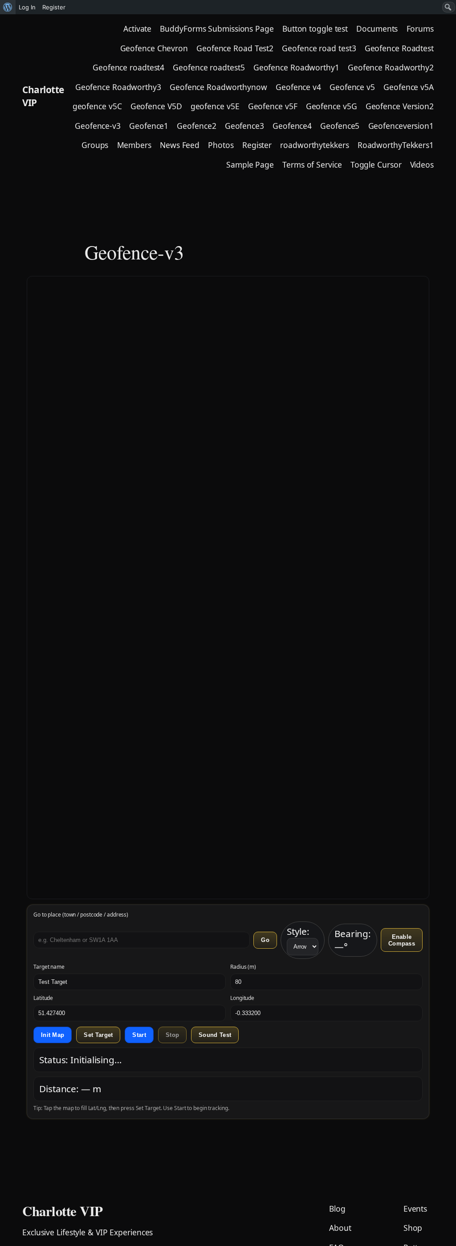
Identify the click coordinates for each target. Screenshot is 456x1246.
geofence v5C (97, 106)
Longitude (242, 998)
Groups (94, 145)
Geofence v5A (408, 87)
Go (265, 940)
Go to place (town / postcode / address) (80, 914)
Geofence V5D (156, 106)
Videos (422, 164)
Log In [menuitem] (27, 7)
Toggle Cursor (376, 164)
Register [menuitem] (53, 7)
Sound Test (215, 1035)
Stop (172, 1035)
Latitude (43, 998)
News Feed (180, 145)
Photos (220, 145)
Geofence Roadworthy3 (118, 87)
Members (134, 145)
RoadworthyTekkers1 (396, 145)
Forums (420, 28)
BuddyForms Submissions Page (216, 28)
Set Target (98, 1035)
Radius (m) (243, 966)
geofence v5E (215, 106)
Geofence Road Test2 (234, 48)
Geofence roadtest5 (208, 67)
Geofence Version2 (400, 106)
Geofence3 (244, 125)
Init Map (52, 1035)
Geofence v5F (272, 106)
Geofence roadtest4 (128, 67)
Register (257, 145)
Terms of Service (312, 164)
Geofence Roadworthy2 (391, 67)
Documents (377, 28)
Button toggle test (315, 28)
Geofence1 (148, 125)
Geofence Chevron (154, 48)
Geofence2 (196, 125)
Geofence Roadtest (399, 48)
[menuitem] (8, 7)
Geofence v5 (352, 87)
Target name (49, 966)
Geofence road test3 (319, 48)
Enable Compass (401, 940)
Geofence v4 (298, 87)
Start (139, 1035)
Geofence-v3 (98, 125)
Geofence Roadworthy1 (296, 67)
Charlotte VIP (62, 1211)
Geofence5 (339, 125)
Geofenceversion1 (401, 125)
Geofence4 (292, 125)
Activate (137, 28)
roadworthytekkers (314, 145)
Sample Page (250, 164)
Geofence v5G (331, 106)
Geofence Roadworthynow (218, 87)
